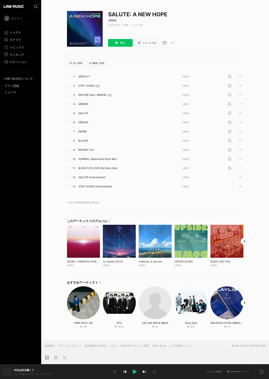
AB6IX (112, 20)
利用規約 (49, 345)
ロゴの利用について (180, 345)
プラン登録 (11, 86)
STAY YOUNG (86, 85)
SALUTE (83, 113)
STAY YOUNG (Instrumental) (95, 186)
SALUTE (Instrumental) (91, 177)
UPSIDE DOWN (191, 261)
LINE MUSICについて (18, 78)
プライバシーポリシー (69, 345)
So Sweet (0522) (119, 261)
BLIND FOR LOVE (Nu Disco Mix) (97, 168)
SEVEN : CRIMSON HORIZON (83, 261)
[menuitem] (20, 32)
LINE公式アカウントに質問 (134, 345)
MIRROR (83, 104)
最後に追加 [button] (98, 63)
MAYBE (82, 131)
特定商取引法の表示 (95, 345)
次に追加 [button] (77, 63)
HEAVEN (83, 122)
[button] (134, 372)
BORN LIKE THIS (226, 261)
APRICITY (84, 76)
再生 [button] (122, 43)
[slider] (235, 371)
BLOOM (83, 140)
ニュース (10, 92)
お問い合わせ (159, 345)
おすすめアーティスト (84, 283)
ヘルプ (113, 345)
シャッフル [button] (149, 43)
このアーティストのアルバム (88, 222)
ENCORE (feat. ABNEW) (92, 94)
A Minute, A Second (155, 261)
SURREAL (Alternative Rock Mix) (97, 158)
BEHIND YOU (86, 149)
